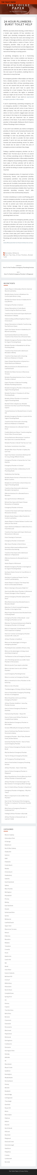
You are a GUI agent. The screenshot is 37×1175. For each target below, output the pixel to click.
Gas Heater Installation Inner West (15, 446)
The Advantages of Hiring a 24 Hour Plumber (18, 689)
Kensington (8, 1074)
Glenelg (7, 1054)
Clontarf (7, 980)
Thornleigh (8, 1101)
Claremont (8, 1020)
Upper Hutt (8, 926)
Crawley (7, 1155)
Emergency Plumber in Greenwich (15, 541)
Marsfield (7, 1135)
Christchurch (8, 872)
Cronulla (7, 949)
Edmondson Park (10, 838)
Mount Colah (8, 1067)
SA (5, 1061)
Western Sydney (9, 835)
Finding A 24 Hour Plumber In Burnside (16, 813)
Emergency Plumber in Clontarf (14, 465)
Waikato (7, 943)
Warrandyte (8, 253)
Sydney (7, 885)
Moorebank (8, 1064)
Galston (7, 855)
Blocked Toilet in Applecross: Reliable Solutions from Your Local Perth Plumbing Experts (17, 405)
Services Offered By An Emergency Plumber (17, 728)
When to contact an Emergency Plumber (17, 677)
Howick (7, 909)
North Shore (8, 990)
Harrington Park (9, 1050)
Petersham (8, 986)
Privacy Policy (24, 1171)
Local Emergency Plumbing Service (15, 674)
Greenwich (8, 1023)
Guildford (7, 1071)
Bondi (6, 966)
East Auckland (9, 905)
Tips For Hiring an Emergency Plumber (16, 756)
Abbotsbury (8, 983)
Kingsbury (8, 1152)
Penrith (7, 1125)
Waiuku (7, 868)
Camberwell (8, 1158)
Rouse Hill (8, 1108)
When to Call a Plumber (12, 686)
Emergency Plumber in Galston (14, 305)
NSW (6, 858)
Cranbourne (8, 1044)
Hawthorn (8, 1148)
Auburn (7, 1121)
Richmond (8, 1037)
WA (6, 963)
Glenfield (7, 1104)
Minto (6, 1111)
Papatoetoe (8, 1034)
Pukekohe (8, 862)
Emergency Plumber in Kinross (14, 507)
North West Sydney (10, 848)
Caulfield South (9, 922)
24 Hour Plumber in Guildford (13, 639)
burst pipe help (10, 255)
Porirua (7, 899)
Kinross (7, 1003)
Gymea (7, 916)
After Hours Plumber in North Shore (15, 544)
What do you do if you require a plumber (16, 665)
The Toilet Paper (8, 2)
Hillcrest (7, 1131)
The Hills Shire (9, 1010)
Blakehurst (8, 845)
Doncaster (8, 1047)
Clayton (7, 1007)
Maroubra (7, 939)
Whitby (7, 902)
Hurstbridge (8, 1094)
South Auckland (9, 882)
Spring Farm (8, 996)
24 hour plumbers (21, 255)
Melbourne (16, 253)
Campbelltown (9, 993)
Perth (6, 953)
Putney (7, 1084)
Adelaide (7, 1057)
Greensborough (9, 1145)
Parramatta (8, 1027)
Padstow (7, 1118)
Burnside (7, 1162)
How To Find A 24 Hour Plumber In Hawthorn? (18, 787)
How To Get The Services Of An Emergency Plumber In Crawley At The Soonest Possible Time (18, 803)
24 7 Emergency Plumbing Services (15, 759)
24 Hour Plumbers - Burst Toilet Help (18, 23)
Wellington (8, 892)
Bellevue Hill (8, 976)
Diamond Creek (9, 1141)
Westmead (8, 1030)
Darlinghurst (8, 1040)
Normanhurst (9, 1081)
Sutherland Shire (10, 912)
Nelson (7, 932)
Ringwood (8, 1138)
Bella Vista (8, 1013)
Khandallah (8, 895)
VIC (6, 1000)
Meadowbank (8, 1077)
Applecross (8, 956)
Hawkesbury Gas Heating (12, 474)
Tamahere (8, 946)
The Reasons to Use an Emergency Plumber (17, 656)
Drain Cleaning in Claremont (13, 537)
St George (8, 841)
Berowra (7, 1017)
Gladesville (8, 851)
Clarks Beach (8, 865)
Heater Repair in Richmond (13, 563)
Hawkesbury (8, 875)
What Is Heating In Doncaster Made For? (16, 588)
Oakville (7, 878)
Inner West (8, 969)
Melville (7, 1088)
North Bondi (8, 1128)
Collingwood (8, 1098)
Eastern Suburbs (9, 973)
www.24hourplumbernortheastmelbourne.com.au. (18, 242)
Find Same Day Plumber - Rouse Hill (15, 714)
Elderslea (7, 936)
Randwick (7, 1091)
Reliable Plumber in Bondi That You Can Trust (18, 443)
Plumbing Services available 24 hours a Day (17, 648)
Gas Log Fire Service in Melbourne (14, 499)
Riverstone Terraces (11, 929)
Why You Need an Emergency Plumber (16, 752)
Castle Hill (8, 959)
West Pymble (9, 889)
